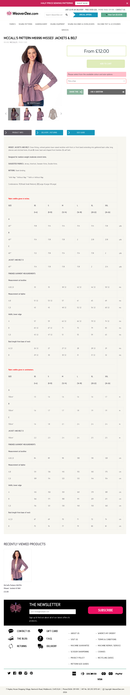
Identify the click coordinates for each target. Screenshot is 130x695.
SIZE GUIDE (81, 132)
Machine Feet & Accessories (109, 24)
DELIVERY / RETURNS (49, 132)
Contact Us (23, 631)
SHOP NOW (82, 3)
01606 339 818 (109, 10)
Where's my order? (107, 633)
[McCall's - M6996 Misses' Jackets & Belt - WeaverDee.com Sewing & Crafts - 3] (40, 114)
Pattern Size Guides (80, 664)
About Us (75, 633)
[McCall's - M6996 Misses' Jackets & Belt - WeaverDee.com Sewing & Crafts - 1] (14, 114)
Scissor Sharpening (80, 652)
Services (65, 30)
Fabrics (13, 24)
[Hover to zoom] (33, 76)
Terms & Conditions (107, 639)
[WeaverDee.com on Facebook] (14, 674)
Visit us (74, 639)
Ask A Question (97, 92)
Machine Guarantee (80, 645)
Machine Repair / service (109, 645)
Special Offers (85, 15)
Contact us (120, 10)
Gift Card (52, 631)
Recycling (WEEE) (106, 658)
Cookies (101, 652)
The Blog (22, 638)
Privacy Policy (78, 658)
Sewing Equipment (57, 24)
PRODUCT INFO (17, 132)
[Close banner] (127, 3)
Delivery (52, 646)
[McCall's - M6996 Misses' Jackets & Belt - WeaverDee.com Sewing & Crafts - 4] (53, 114)
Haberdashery (41, 24)
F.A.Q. (49, 638)
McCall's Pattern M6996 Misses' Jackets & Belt (13, 586)
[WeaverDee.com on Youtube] (20, 674)
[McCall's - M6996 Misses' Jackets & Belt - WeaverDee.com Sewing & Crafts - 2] (27, 114)
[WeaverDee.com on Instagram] (25, 674)
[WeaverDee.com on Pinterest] (31, 674)
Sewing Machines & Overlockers (81, 24)
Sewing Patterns (25, 24)
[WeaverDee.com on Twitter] (9, 674)
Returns (22, 646)
